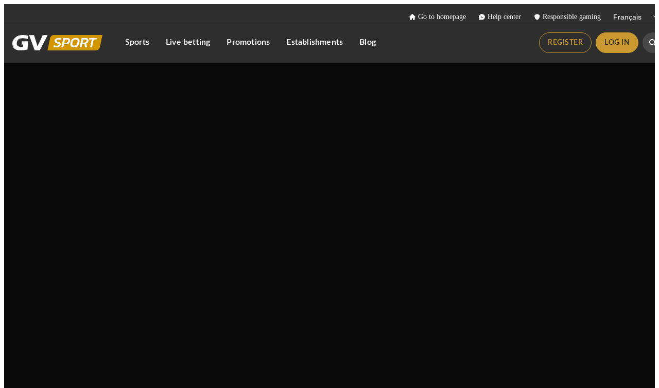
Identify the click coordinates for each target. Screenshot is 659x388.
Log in (617, 42)
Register (565, 42)
